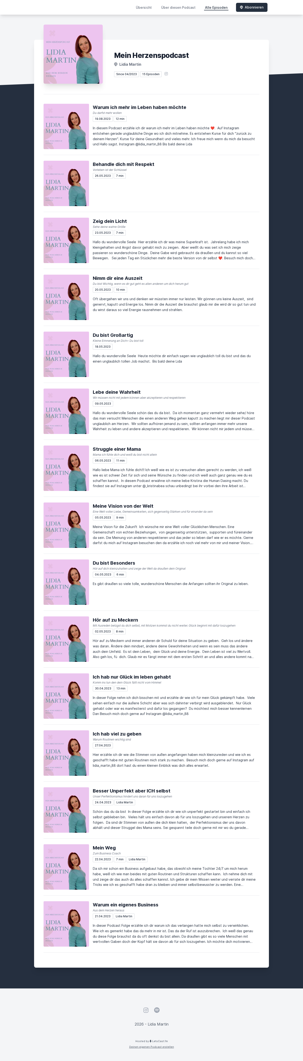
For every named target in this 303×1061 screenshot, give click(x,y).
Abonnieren (254, 7)
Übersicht (144, 7)
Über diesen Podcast (178, 7)
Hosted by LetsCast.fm (151, 1041)
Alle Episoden (216, 7)
